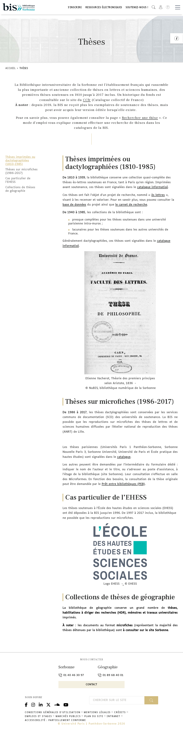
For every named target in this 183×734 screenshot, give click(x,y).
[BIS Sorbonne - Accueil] (19, 7)
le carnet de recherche (131, 204)
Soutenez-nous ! (137, 7)
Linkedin (41, 704)
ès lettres (158, 195)
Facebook (26, 704)
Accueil (10, 68)
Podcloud (57, 704)
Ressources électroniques (103, 7)
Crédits (120, 713)
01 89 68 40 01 (112, 675)
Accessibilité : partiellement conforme (55, 720)
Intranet (113, 716)
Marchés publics (68, 716)
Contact (91, 685)
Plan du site (93, 716)
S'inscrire (75, 7)
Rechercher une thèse (140, 118)
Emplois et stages (38, 716)
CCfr (87, 100)
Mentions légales (97, 713)
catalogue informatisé (152, 187)
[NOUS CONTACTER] (176, 38)
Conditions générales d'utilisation (52, 713)
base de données (74, 204)
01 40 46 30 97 (73, 675)
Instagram (33, 704)
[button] (153, 7)
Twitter (48, 704)
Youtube (65, 704)
